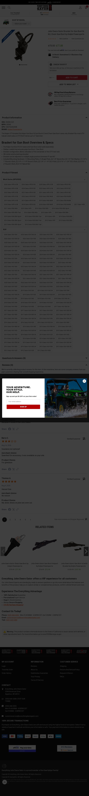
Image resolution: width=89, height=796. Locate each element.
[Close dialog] (84, 381)
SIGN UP (23, 406)
